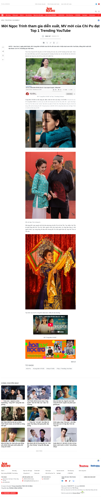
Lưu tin (3, 55)
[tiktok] (70, 481)
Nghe (3, 47)
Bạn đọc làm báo (10, 493)
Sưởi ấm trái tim (60, 470)
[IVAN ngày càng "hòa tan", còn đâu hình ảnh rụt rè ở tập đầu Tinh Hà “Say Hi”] (65, 414)
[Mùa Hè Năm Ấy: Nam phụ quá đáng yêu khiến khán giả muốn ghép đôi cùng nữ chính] (13, 435)
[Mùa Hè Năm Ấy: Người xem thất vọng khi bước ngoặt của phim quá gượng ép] (65, 392)
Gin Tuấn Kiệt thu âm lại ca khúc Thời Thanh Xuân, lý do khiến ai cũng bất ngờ (13, 423)
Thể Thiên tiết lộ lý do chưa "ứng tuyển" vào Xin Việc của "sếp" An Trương (37, 402)
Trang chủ (2, 15)
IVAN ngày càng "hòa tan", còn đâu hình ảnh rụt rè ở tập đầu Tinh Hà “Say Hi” (64, 423)
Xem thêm (98, 15)
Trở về (3, 59)
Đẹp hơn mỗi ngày (38, 15)
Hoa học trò (5, 465)
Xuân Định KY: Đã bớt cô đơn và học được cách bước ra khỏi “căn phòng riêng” (65, 445)
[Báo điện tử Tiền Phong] (83, 466)
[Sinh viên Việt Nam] (95, 466)
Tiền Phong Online (40, 4)
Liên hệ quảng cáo (27, 477)
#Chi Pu (28, 368)
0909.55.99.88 (27, 479)
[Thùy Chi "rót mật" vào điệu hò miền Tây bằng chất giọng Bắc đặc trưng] (39, 414)
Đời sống (8, 15)
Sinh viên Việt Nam (66, 4)
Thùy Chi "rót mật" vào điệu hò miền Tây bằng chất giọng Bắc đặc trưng (38, 423)
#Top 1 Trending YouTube (64, 368)
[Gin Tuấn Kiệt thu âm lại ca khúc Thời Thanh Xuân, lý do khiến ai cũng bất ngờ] (13, 414)
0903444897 (46, 479)
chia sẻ (43, 42)
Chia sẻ (3, 51)
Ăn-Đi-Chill (61, 15)
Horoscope (92, 15)
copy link (50, 42)
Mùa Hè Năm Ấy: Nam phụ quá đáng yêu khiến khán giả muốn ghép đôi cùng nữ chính (12, 445)
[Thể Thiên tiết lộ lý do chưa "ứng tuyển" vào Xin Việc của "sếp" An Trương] (39, 392)
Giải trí (21, 15)
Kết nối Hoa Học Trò (50, 473)
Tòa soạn (4, 477)
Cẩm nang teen (82, 470)
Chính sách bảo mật (90, 477)
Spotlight (84, 15)
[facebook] (96, 4)
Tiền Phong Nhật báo (53, 4)
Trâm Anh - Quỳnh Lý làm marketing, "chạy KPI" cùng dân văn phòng (12, 402)
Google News (98, 20)
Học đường (28, 15)
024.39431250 (6, 482)
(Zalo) (32, 479)
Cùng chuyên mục (10, 383)
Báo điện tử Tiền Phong (50, 9)
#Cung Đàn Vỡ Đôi (38, 368)
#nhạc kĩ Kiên (50, 368)
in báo (53, 42)
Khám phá (15, 15)
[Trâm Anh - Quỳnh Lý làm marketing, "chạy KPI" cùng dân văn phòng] (13, 392)
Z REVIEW (77, 15)
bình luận (57, 42)
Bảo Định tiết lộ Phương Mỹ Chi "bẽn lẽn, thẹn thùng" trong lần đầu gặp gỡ (39, 445)
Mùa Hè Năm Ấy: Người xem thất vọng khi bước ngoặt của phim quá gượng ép (64, 402)
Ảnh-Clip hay (69, 15)
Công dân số (26, 473)
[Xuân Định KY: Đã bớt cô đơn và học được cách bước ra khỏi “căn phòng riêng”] (65, 435)
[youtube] (99, 4)
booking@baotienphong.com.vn (31, 480)
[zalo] (74, 481)
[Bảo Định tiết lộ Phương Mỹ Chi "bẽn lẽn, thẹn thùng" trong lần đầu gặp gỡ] (39, 435)
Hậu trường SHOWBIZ (50, 15)
